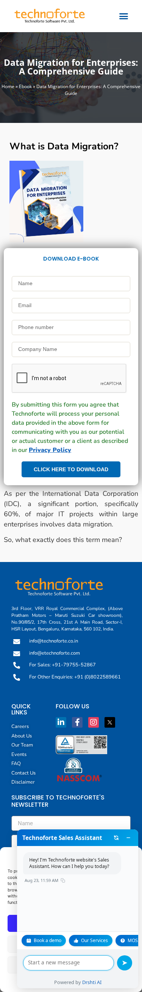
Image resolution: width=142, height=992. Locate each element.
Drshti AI (91, 982)
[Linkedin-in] (61, 722)
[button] (124, 16)
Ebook (25, 86)
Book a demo (47, 940)
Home (8, 86)
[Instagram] (93, 722)
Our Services (94, 940)
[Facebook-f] (77, 722)
